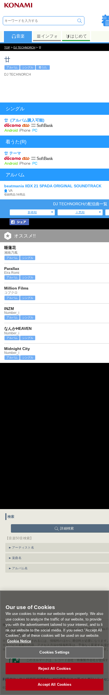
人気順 (80, 212)
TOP (7, 47)
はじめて (78, 36)
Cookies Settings (54, 652)
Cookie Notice (19, 641)
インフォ (49, 36)
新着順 (32, 212)
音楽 (20, 36)
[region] (54, 643)
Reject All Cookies (54, 668)
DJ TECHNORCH (24, 47)
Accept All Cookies (54, 684)
